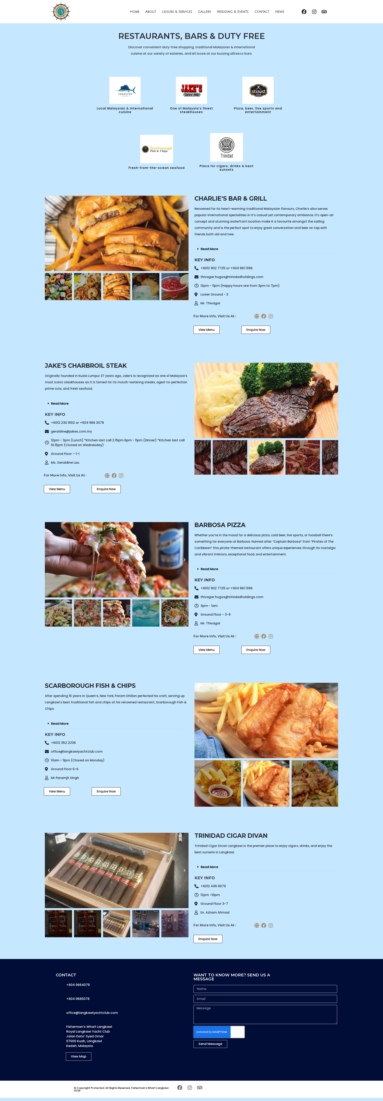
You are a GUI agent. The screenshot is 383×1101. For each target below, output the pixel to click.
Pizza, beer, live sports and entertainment (258, 110)
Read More (209, 249)
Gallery (204, 12)
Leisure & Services (177, 12)
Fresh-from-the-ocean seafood (156, 168)
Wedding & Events (233, 12)
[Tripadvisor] (324, 12)
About (150, 12)
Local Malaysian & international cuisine (125, 110)
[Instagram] (314, 12)
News (279, 12)
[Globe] (256, 316)
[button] (49, 233)
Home (134, 12)
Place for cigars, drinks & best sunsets (226, 168)
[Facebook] (304, 12)
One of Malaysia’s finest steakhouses (191, 110)
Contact (262, 12)
